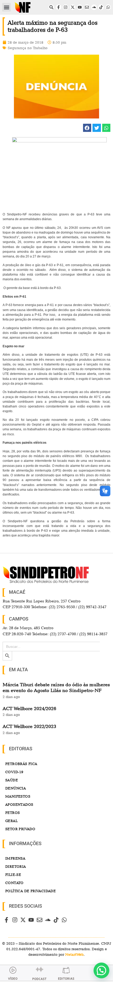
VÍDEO (13, 978)
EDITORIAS (66, 978)
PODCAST (39, 979)
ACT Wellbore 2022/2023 (29, 726)
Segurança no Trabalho (28, 48)
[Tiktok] (101, 7)
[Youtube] (80, 7)
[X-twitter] (72, 7)
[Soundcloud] (94, 7)
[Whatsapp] (108, 7)
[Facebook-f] (58, 7)
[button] (6, 7)
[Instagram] (65, 7)
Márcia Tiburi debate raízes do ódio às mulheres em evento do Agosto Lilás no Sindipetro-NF (56, 687)
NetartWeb (74, 954)
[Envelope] (87, 7)
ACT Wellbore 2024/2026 (29, 708)
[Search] (51, 7)
